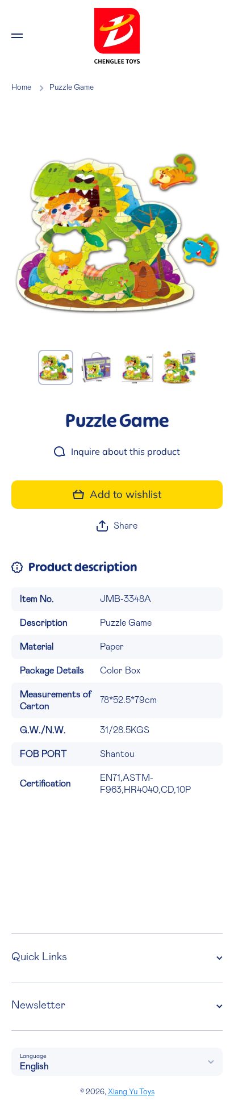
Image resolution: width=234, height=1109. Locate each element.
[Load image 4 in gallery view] (178, 367)
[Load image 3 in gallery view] (137, 367)
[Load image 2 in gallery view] (96, 367)
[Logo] (117, 35)
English (34, 1066)
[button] (117, 526)
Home (21, 87)
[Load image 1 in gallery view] (55, 367)
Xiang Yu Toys (131, 1092)
